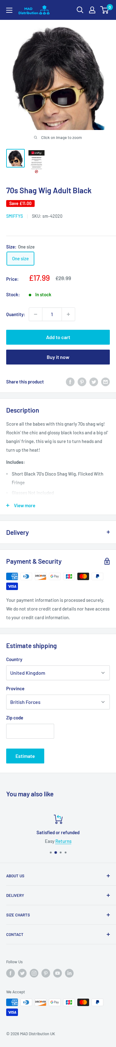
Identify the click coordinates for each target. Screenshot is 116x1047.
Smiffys (14, 216)
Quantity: (15, 314)
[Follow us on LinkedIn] (69, 973)
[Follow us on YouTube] (57, 973)
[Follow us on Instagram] (34, 973)
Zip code (14, 717)
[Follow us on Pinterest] (45, 973)
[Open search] (80, 10)
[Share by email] (105, 381)
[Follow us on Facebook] (10, 973)
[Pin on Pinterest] (82, 381)
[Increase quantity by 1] (68, 314)
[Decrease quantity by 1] (35, 314)
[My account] (92, 10)
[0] (105, 10)
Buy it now (58, 357)
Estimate (25, 756)
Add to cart (58, 337)
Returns (27, 841)
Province (15, 688)
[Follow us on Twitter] (22, 973)
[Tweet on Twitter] (93, 381)
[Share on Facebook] (70, 381)
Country (14, 659)
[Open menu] (9, 10)
